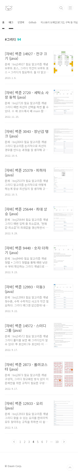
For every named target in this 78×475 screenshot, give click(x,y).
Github (32, 22)
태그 (11, 22)
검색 (61, 8)
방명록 (21, 22)
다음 (63, 441)
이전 (14, 441)
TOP (70, 467)
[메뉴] (70, 8)
